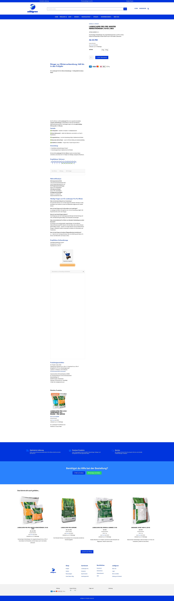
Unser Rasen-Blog (70, 576)
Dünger (76, 17)
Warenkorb (142, 8)
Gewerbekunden (106, 17)
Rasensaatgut (86, 17)
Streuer (95, 17)
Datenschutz (99, 570)
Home (56, 17)
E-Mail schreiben (79, 473)
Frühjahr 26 (63, 17)
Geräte (67, 571)
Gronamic (83, 571)
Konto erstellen (115, 573)
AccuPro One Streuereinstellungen (67, 265)
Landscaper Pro (84, 568)
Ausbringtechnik (85, 576)
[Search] (125, 9)
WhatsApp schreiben (94, 473)
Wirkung (61, 171)
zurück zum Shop (87, 552)
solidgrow (115, 566)
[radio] (102, 50)
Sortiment (84, 566)
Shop (69, 17)
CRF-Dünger (69, 171)
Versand (53, 420)
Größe (91, 49)
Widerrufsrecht (100, 573)
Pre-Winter (54, 171)
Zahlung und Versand (117, 576)
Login (136, 8)
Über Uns (116, 17)
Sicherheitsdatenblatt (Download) (58, 371)
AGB (98, 576)
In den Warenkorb (102, 57)
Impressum (99, 568)
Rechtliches (101, 565)
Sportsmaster (84, 573)
